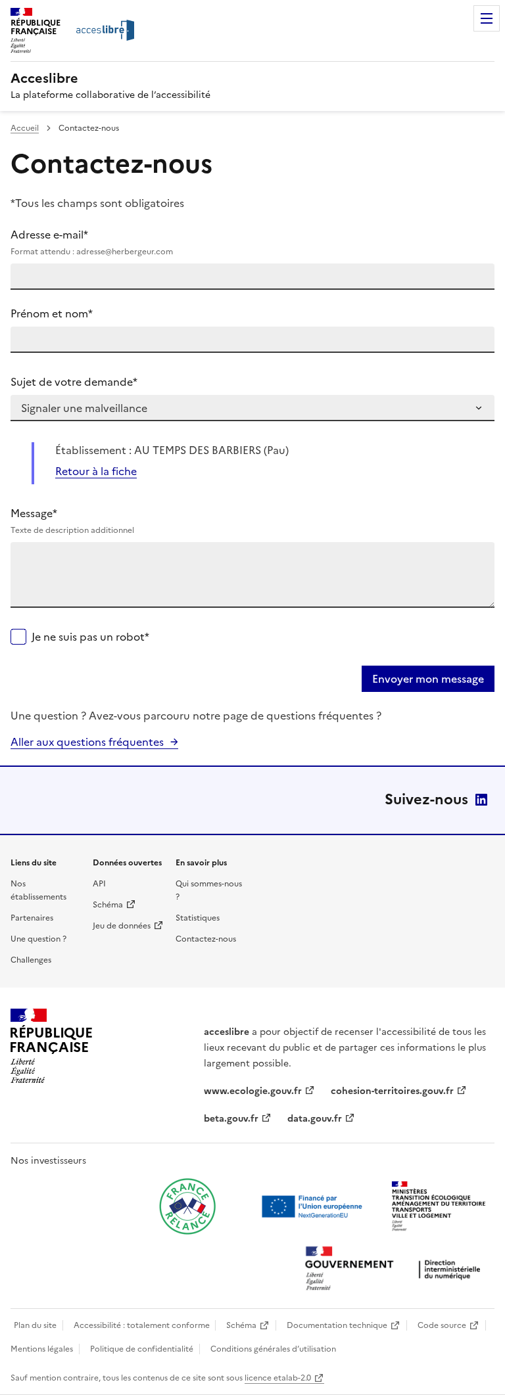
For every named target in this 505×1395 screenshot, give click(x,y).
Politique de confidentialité (141, 1349)
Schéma (108, 905)
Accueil (25, 128)
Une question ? (38, 939)
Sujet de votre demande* (74, 382)
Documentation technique (337, 1325)
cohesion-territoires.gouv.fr (392, 1091)
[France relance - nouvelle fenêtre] (187, 1206)
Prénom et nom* (52, 313)
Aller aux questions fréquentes (87, 742)
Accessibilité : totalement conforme (142, 1325)
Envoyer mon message (428, 679)
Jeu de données (122, 926)
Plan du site (35, 1325)
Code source (442, 1325)
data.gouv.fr (314, 1119)
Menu (486, 18)
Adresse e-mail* (92, 242)
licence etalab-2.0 (278, 1378)
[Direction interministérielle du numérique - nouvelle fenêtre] (395, 1269)
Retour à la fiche (96, 471)
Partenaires (32, 918)
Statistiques (198, 918)
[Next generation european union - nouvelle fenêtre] (313, 1206)
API (99, 884)
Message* (72, 520)
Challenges (31, 960)
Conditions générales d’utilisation (273, 1349)
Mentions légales (42, 1349)
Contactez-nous (206, 939)
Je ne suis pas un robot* (90, 637)
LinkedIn (481, 800)
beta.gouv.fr (231, 1119)
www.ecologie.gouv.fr (253, 1091)
